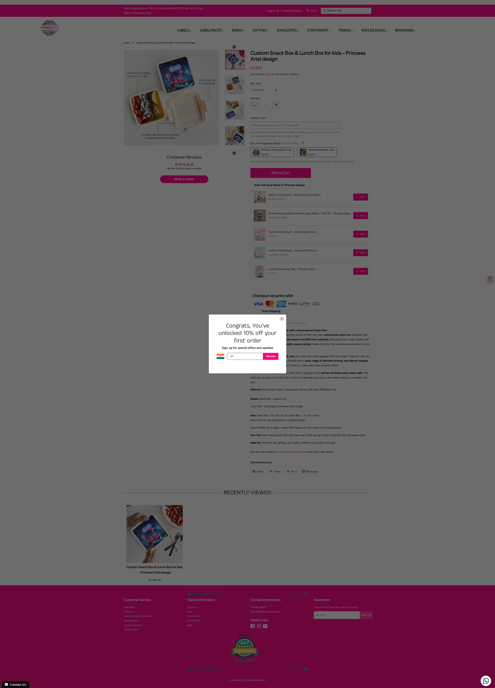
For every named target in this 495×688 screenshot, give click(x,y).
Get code (270, 356)
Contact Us (17, 684)
